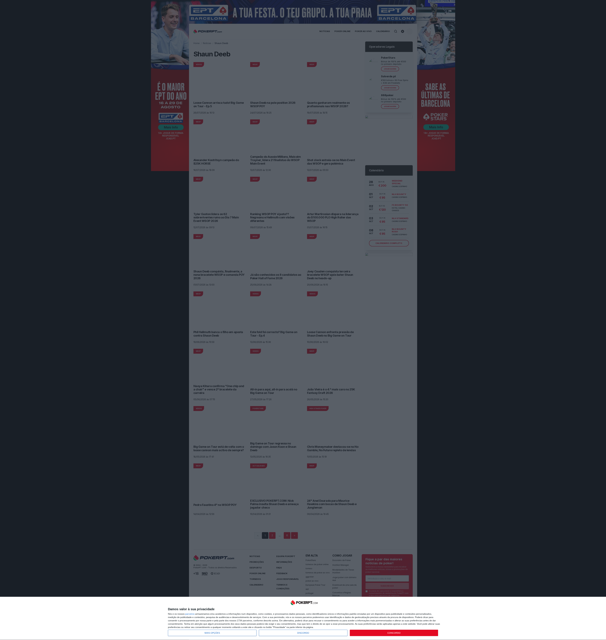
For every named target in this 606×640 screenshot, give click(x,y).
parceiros (190, 614)
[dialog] (304, 618)
